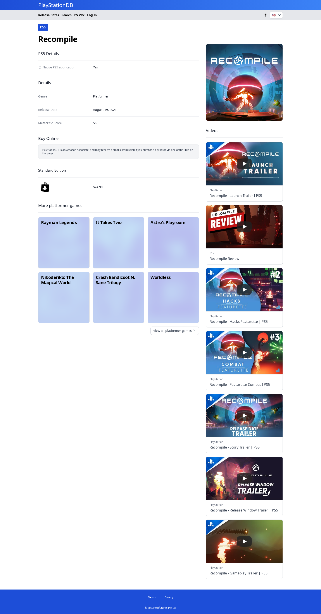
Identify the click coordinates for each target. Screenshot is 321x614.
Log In (92, 15)
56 (95, 123)
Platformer (101, 96)
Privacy (168, 597)
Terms (152, 597)
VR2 (79, 15)
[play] (244, 163)
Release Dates (48, 15)
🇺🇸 (274, 15)
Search (67, 15)
